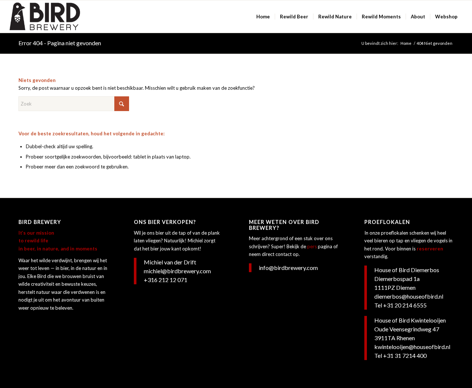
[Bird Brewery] (45, 16)
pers (312, 246)
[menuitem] (263, 16)
